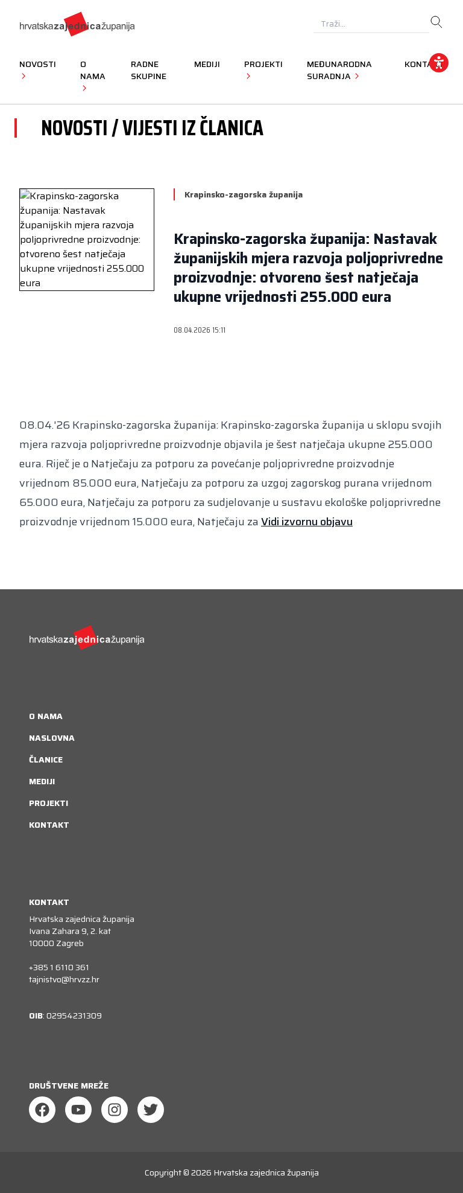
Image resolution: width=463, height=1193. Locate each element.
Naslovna (52, 737)
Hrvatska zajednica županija (266, 1172)
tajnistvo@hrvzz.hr (64, 979)
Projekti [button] (263, 64)
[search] (436, 22)
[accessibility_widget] (438, 62)
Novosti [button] (37, 64)
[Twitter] (150, 1109)
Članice (46, 759)
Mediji (207, 64)
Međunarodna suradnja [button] (339, 70)
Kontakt (49, 824)
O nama (46, 716)
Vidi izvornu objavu (307, 521)
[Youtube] (78, 1109)
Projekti (48, 803)
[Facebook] (42, 1109)
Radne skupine (148, 70)
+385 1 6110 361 (59, 967)
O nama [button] (93, 70)
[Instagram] (114, 1109)
